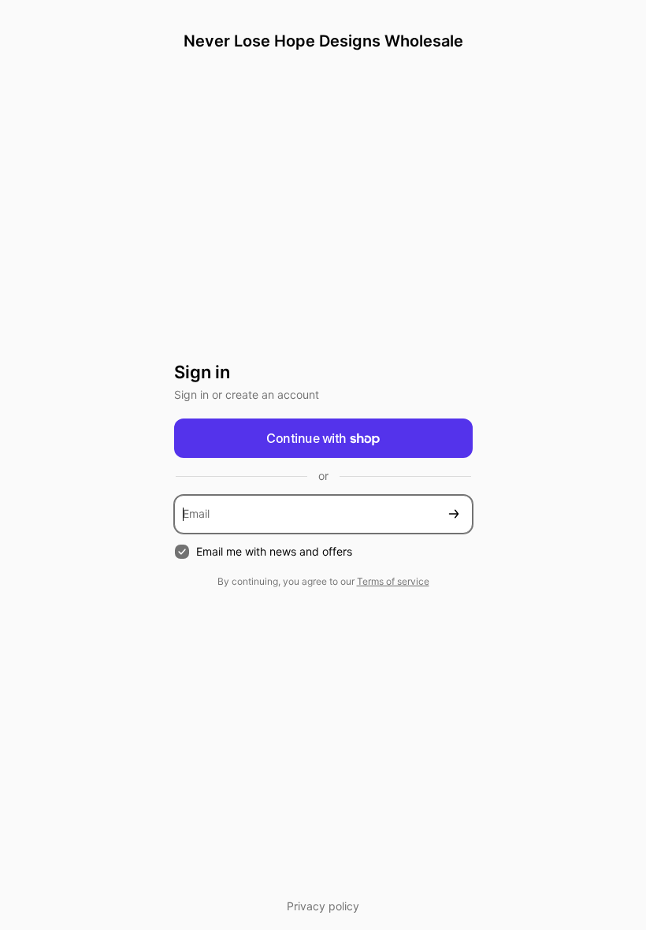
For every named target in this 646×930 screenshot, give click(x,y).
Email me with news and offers (274, 551)
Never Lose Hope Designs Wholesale (323, 41)
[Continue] (453, 514)
